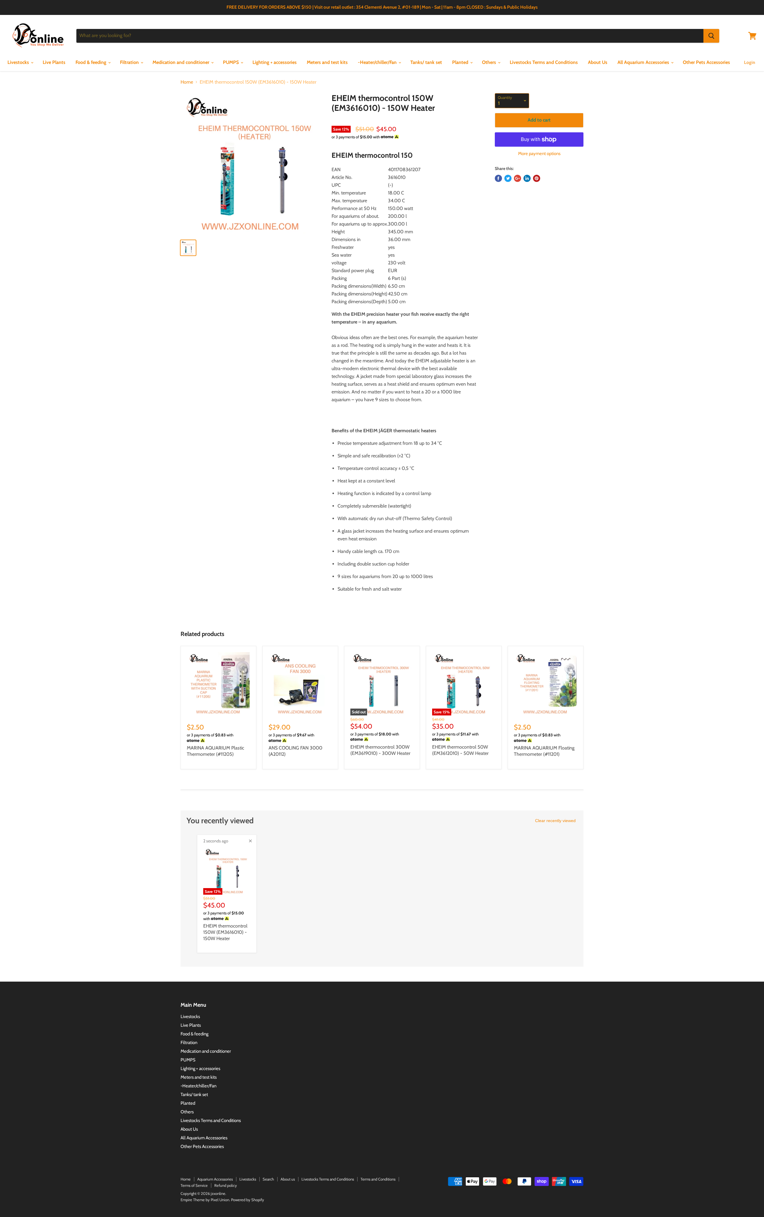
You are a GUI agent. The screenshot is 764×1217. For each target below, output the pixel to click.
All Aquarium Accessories (643, 62)
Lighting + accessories (274, 62)
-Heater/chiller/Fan (378, 62)
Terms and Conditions (378, 1179)
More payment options (539, 153)
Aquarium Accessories (215, 1179)
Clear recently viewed (555, 820)
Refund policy (225, 1185)
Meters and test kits (327, 62)
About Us (597, 62)
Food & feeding (91, 62)
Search (268, 1179)
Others (489, 62)
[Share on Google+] (517, 178)
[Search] (711, 36)
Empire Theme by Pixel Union (205, 1199)
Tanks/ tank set (426, 62)
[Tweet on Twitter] (508, 178)
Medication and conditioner (181, 62)
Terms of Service (194, 1185)
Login (749, 62)
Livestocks (18, 62)
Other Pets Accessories (706, 62)
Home (187, 82)
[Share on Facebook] (498, 178)
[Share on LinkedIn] (527, 178)
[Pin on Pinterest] (536, 178)
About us (288, 1179)
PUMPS (231, 62)
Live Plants (54, 62)
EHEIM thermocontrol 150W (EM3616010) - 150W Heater (225, 932)
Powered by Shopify (247, 1199)
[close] (250, 841)
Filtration (130, 62)
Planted (460, 62)
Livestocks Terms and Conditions (544, 62)
